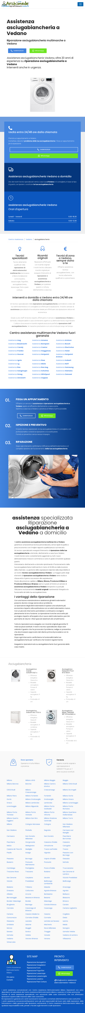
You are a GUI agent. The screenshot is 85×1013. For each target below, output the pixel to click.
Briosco (66, 901)
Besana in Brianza (32, 897)
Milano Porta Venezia (30, 813)
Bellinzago (67, 881)
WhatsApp (39, 51)
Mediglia (28, 849)
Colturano (29, 890)
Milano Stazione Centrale (50, 819)
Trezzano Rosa (13, 871)
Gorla (9, 799)
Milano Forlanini (31, 796)
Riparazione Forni (33, 968)
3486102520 (19, 51)
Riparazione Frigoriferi (35, 971)
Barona (28, 784)
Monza (9, 928)
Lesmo (65, 921)
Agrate (65, 890)
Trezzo (65, 849)
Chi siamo (10, 977)
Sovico (28, 931)
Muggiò (28, 928)
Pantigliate (29, 868)
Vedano (29, 239)
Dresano (10, 890)
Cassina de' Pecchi (14, 849)
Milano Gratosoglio (33, 799)
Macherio (48, 924)
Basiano (10, 887)
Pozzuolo (47, 862)
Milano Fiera (11, 796)
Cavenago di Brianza (30, 909)
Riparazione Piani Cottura (37, 982)
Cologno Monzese (32, 824)
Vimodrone (48, 845)
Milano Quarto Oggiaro (12, 819)
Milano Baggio (49, 780)
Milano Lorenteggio (70, 803)
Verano (47, 938)
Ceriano (10, 914)
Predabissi (29, 881)
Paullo (9, 852)
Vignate (47, 852)
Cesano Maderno (32, 914)
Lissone (28, 924)
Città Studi (11, 790)
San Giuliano (12, 830)
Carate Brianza (50, 904)
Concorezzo (12, 917)
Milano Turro (68, 818)
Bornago (28, 858)
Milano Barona (12, 784)
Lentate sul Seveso (51, 921)
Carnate (10, 908)
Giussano (10, 921)
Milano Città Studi (70, 784)
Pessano (10, 858)
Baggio (65, 780)
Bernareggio (12, 897)
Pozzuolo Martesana (29, 863)
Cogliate (66, 914)
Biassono (66, 897)
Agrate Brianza (50, 890)
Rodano (47, 871)
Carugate (66, 845)
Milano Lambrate (32, 803)
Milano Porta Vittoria (49, 813)
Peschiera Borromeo (67, 837)
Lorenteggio (11, 806)
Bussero (10, 862)
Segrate (47, 830)
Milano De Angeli (69, 790)
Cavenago (48, 908)
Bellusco (66, 894)
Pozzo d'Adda (49, 868)
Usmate (10, 935)
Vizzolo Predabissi (70, 877)
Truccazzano (68, 868)
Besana (47, 897)
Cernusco (11, 836)
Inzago (28, 852)
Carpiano (29, 877)
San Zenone (11, 877)
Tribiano (28, 887)
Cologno (47, 824)
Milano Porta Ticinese (12, 813)
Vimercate (11, 942)
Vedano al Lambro (70, 935)
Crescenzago (49, 790)
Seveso (10, 931)
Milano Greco (68, 799)
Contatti (10, 980)
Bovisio (28, 901)
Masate (47, 887)
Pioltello (28, 830)
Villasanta (67, 938)
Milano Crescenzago (30, 791)
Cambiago (11, 868)
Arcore (28, 894)
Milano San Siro (31, 818)
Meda (65, 924)
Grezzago (67, 887)
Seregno (66, 928)
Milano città (30, 780)
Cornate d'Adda (31, 917)
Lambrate (48, 803)
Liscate (47, 877)
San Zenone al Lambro (68, 872)
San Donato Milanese (30, 837)
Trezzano (29, 871)
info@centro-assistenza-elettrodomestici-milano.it (65, 981)
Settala (66, 862)
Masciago (48, 901)
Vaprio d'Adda (49, 858)
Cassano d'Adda (50, 842)
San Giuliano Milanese (68, 825)
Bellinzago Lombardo (48, 882)
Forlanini (47, 796)
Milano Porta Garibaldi (49, 807)
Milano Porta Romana (68, 807)
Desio (65, 917)
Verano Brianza (31, 938)
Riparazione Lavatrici (35, 979)
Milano (9, 780)
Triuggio (47, 931)
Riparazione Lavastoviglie (37, 976)
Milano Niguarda (31, 806)
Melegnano (30, 845)
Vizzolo (9, 881)
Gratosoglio (49, 799)
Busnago (28, 904)
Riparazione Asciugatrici (36, 962)
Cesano (47, 914)
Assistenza (14, 340)
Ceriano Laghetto (70, 908)
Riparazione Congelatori (36, 965)
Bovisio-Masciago (14, 901)
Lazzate (28, 921)
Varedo (47, 935)
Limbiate (10, 924)
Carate (66, 904)
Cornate (47, 917)
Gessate (66, 858)
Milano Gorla (68, 796)
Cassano (66, 842)
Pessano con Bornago (68, 853)
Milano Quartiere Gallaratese (69, 813)
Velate (28, 935)
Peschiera (11, 842)
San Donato (49, 836)
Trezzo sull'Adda (50, 849)
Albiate (10, 894)
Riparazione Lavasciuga (36, 973)
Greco (9, 803)
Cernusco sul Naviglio (68, 831)
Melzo (9, 845)
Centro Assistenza (15, 239)
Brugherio (11, 904)
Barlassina (48, 894)
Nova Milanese (50, 928)
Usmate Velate (69, 931)
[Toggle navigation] (80, 4)
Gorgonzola (30, 842)
